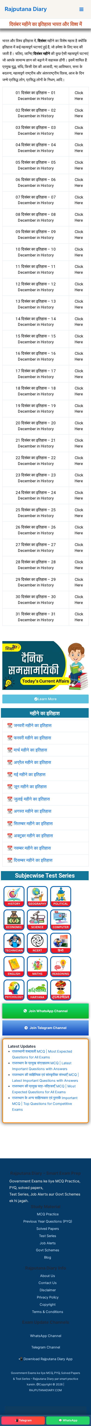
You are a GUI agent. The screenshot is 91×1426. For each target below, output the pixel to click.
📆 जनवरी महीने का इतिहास (29, 725)
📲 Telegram (23, 1420)
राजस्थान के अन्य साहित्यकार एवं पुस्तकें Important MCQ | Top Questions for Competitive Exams (44, 1104)
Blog (47, 1257)
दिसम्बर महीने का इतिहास (32, 860)
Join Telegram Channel (48, 1028)
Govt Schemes (47, 1250)
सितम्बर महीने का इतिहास (33, 823)
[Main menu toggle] (81, 9)
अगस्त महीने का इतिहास (32, 811)
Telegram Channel (45, 1347)
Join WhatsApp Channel (48, 1011)
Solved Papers (47, 1229)
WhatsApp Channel (45, 1336)
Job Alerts (48, 1243)
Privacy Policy (48, 1297)
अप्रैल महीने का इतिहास (32, 762)
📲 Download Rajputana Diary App (45, 1359)
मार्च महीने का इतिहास (30, 750)
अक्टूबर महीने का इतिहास (33, 835)
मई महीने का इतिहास (29, 774)
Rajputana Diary (26, 9)
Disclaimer (48, 1290)
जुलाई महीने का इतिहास (31, 799)
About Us (47, 1276)
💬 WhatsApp (68, 1420)
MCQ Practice (48, 1214)
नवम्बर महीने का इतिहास (32, 848)
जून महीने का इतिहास (30, 786)
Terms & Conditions (47, 1312)
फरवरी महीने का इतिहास (32, 738)
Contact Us (47, 1283)
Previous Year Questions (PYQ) (47, 1221)
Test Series (47, 1236)
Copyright (48, 1304)
